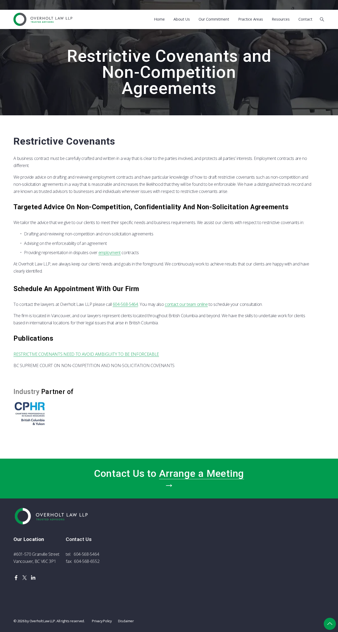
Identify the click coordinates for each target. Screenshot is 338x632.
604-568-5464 (125, 304)
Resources (281, 19)
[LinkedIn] (33, 577)
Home (159, 19)
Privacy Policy (101, 621)
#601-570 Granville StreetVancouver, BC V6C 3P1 (36, 557)
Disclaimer (126, 621)
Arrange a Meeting (201, 473)
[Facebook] (16, 577)
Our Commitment (214, 19)
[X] (24, 577)
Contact (305, 19)
